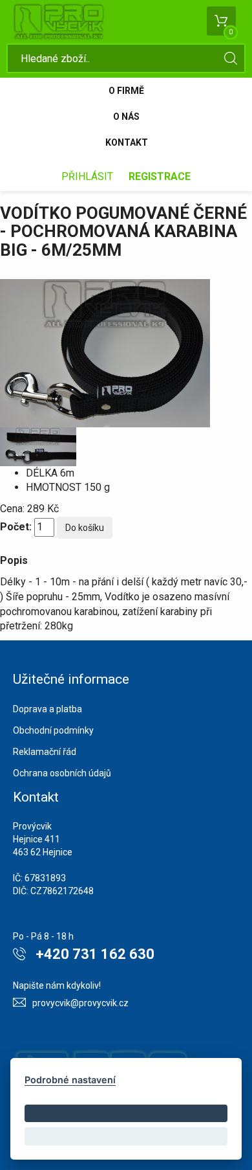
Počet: (16, 527)
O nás (126, 116)
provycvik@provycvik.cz (80, 1003)
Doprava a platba (47, 709)
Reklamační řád (44, 752)
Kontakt (126, 142)
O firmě (126, 90)
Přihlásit (87, 176)
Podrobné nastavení (70, 1079)
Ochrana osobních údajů (62, 773)
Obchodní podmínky (53, 730)
